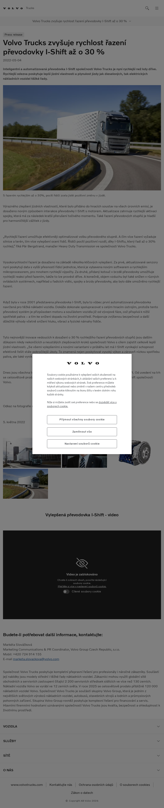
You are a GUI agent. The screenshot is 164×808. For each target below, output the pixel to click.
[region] (82, 404)
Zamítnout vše (82, 431)
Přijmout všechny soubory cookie (81, 419)
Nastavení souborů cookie (82, 443)
